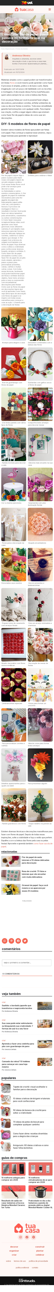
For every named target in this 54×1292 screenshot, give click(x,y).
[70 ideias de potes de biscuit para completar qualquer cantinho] (6, 1123)
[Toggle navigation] (49, 9)
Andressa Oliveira (21, 55)
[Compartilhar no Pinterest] (11, 941)
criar (14, 1255)
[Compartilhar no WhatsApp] (4, 941)
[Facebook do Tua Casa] (27, 1237)
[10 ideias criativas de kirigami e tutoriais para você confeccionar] (6, 1100)
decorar (14, 1246)
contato (35, 1267)
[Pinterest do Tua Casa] (33, 1237)
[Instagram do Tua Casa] (20, 1237)
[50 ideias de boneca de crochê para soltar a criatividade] (6, 1111)
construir (40, 1246)
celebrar (40, 1255)
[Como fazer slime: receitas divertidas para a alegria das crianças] (6, 1135)
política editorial (22, 1267)
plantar (40, 1250)
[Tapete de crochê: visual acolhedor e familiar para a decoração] (6, 1088)
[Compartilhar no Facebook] (18, 941)
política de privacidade (38, 1261)
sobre (8, 1261)
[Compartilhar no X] (25, 941)
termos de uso (20, 1261)
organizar (14, 1250)
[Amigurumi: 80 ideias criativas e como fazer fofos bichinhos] (6, 1146)
